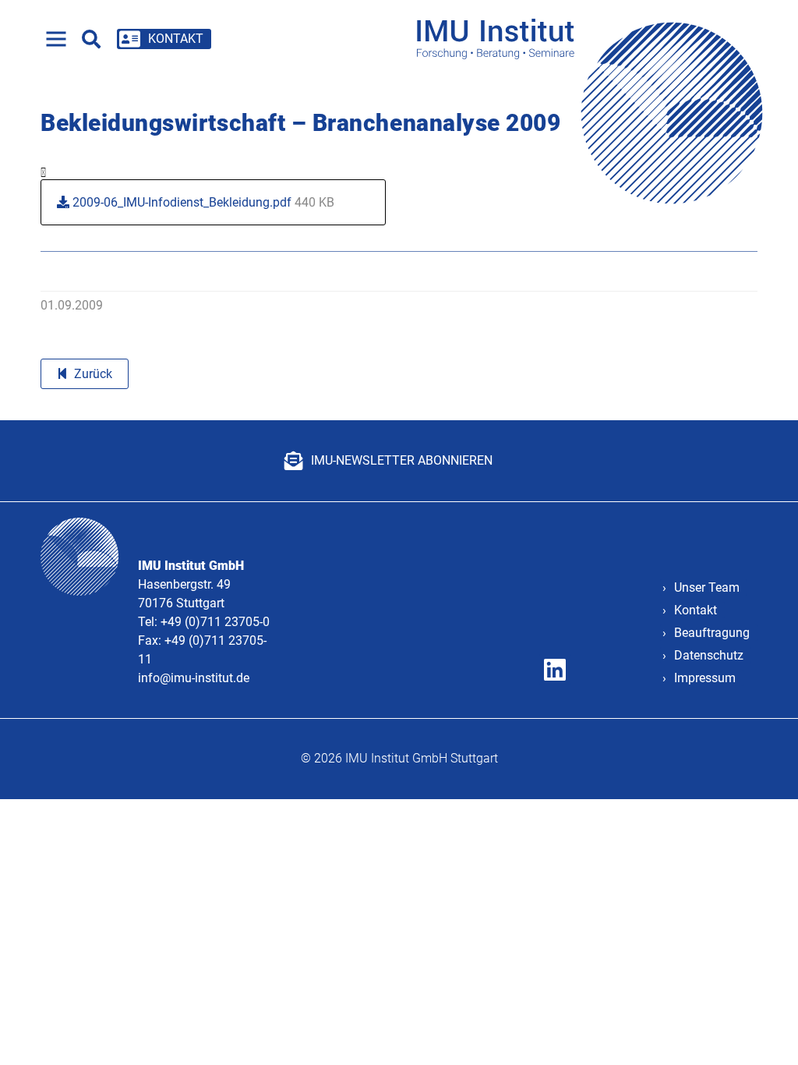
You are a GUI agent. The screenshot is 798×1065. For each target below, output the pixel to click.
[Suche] (91, 39)
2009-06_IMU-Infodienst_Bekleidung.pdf (201, 202)
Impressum (705, 677)
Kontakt (695, 610)
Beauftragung (712, 632)
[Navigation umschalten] (56, 39)
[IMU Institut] (595, 38)
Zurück (93, 373)
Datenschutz (708, 655)
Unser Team (707, 587)
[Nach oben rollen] (763, 1030)
